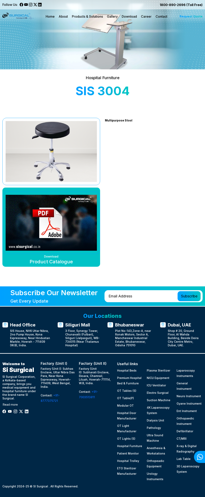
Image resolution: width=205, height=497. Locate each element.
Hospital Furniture (129, 446)
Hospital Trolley (128, 461)
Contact (161, 16)
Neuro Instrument (189, 396)
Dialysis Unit (155, 420)
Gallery (112, 16)
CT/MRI (182, 438)
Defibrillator (185, 431)
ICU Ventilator (156, 385)
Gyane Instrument (189, 403)
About (63, 16)
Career (146, 16)
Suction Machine (158, 400)
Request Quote (191, 16)
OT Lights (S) (126, 438)
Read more (10, 404)
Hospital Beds (127, 370)
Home (50, 16)
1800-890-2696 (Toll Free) (181, 5)
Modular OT (125, 405)
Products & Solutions (87, 16)
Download (129, 16)
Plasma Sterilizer (158, 370)
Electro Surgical (158, 392)
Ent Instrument (187, 411)
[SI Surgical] (17, 16)
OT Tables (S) (126, 390)
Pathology (154, 427)
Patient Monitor (128, 453)
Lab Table (184, 459)
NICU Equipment (158, 378)
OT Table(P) (125, 398)
